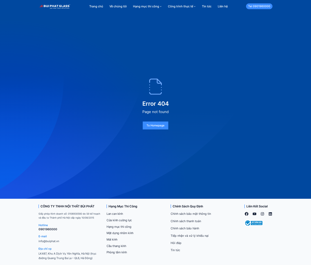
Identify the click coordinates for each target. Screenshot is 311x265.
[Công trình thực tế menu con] (195, 6)
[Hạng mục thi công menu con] (161, 6)
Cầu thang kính (116, 246)
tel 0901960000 (259, 6)
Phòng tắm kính (117, 252)
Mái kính (112, 239)
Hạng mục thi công (119, 226)
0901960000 (48, 229)
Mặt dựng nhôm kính (120, 233)
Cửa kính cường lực (119, 220)
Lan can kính (115, 213)
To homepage (155, 125)
